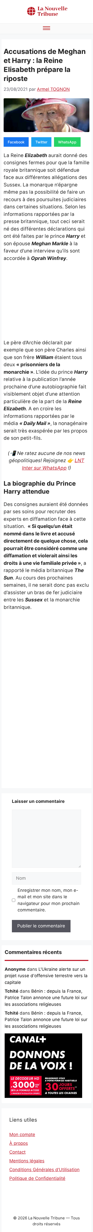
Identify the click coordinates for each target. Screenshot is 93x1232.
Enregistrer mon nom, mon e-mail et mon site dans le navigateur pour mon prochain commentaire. (49, 900)
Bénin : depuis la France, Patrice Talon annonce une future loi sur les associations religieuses (46, 998)
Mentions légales (26, 1160)
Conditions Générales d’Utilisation (44, 1169)
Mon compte (22, 1134)
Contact (17, 1152)
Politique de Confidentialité (37, 1178)
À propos (18, 1143)
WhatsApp (67, 142)
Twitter (41, 142)
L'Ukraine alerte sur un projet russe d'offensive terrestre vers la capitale (46, 976)
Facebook (16, 142)
